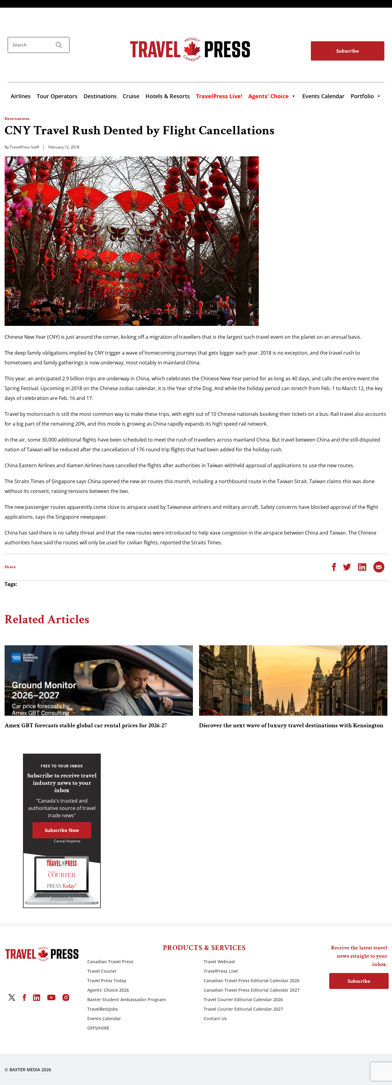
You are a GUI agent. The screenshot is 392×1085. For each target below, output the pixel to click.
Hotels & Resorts (167, 96)
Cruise (131, 96)
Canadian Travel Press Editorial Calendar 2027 (252, 990)
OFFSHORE (98, 1028)
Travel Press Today (106, 980)
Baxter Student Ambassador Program (126, 999)
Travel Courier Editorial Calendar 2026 (243, 999)
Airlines (21, 96)
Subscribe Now (62, 830)
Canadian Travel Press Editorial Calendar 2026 (252, 980)
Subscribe (347, 51)
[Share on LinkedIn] (362, 566)
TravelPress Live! (221, 971)
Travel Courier (102, 971)
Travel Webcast (219, 961)
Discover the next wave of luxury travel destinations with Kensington (291, 725)
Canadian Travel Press (110, 961)
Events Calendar (323, 96)
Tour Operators (57, 96)
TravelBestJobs (102, 1009)
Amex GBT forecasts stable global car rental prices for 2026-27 (86, 725)
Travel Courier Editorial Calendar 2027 (243, 1009)
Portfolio (362, 96)
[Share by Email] (378, 566)
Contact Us (215, 1018)
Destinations (100, 96)
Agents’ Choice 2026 (108, 990)
